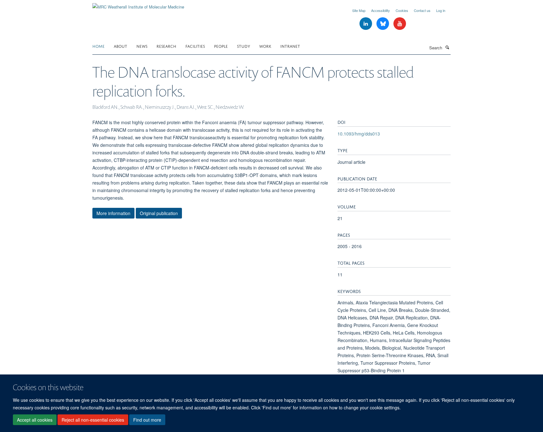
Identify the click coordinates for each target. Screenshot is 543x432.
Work (265, 46)
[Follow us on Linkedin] (366, 24)
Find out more (147, 420)
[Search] (447, 47)
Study (243, 46)
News (141, 46)
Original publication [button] (159, 213)
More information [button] (113, 213)
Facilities (195, 46)
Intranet (290, 46)
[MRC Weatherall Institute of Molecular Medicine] (138, 5)
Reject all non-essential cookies (93, 420)
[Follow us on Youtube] (399, 24)
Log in (440, 10)
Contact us (422, 10)
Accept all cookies (34, 420)
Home (98, 46)
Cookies (402, 10)
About (120, 46)
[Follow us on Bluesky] (383, 24)
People (221, 46)
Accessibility (380, 10)
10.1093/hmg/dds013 (358, 133)
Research (166, 46)
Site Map (358, 10)
